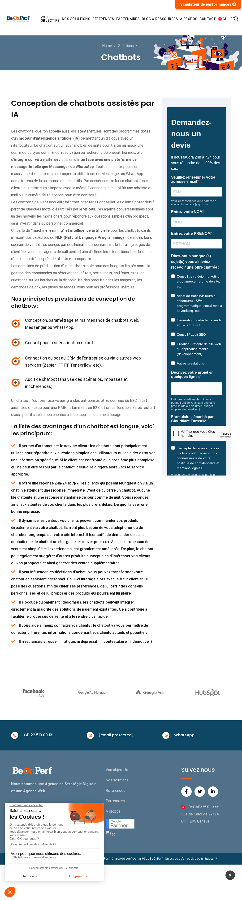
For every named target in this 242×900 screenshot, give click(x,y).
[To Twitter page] (199, 791)
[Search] (236, 18)
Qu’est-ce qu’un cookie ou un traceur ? (191, 858)
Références (115, 790)
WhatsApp (184, 735)
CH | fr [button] (227, 19)
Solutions (126, 45)
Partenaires (128, 19)
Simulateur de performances (206, 4)
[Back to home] (38, 19)
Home (107, 45)
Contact (207, 19)
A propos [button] (188, 19)
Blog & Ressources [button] (160, 19)
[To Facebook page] (186, 791)
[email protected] (116, 735)
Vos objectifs (50, 18)
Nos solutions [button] (76, 19)
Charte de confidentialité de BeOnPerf (137, 858)
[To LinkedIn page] (213, 791)
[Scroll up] (230, 875)
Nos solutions (117, 780)
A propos (113, 811)
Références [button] (103, 19)
